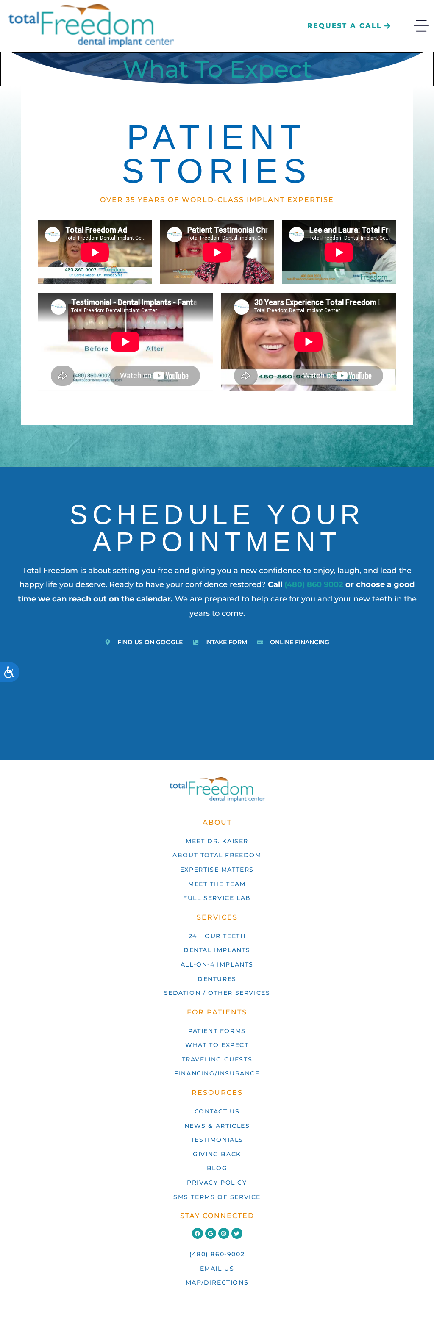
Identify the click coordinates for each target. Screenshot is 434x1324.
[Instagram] (223, 1233)
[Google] (210, 1233)
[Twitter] (236, 1233)
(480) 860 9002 (313, 584)
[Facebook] (197, 1233)
